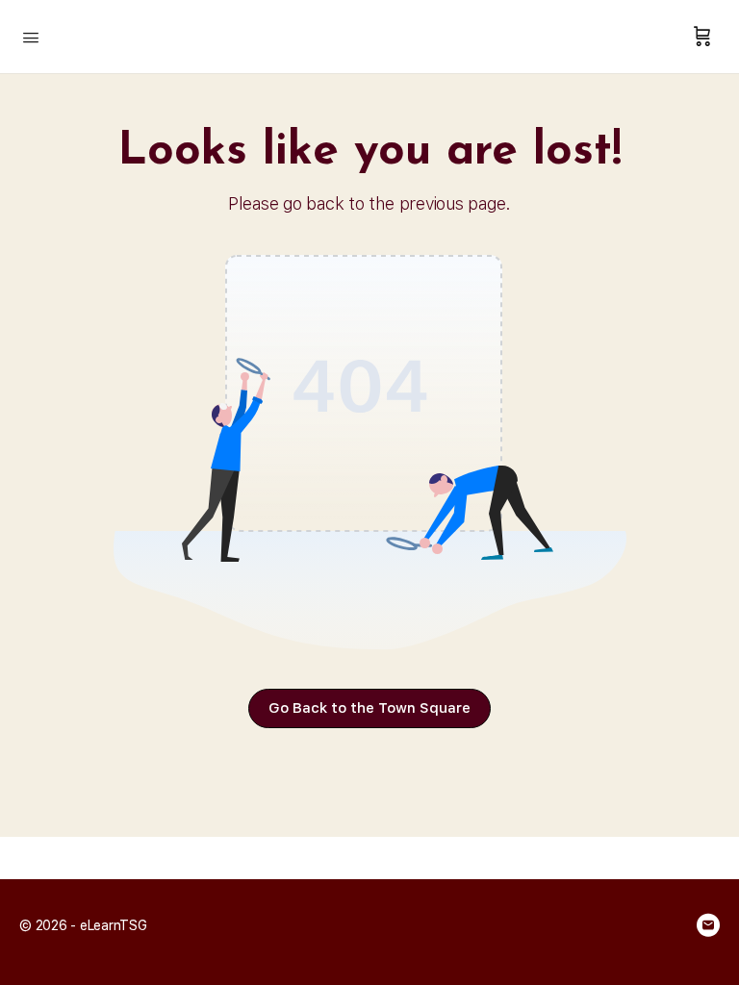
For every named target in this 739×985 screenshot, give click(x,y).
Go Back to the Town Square (369, 708)
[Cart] (702, 36)
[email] (708, 925)
